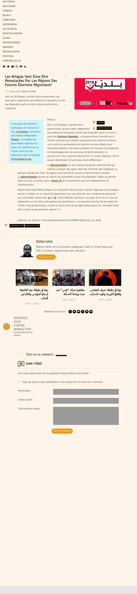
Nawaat (15, 139)
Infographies (11, 42)
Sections (9, 2)
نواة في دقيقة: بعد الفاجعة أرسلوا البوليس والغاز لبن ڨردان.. (34, 294)
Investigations (12, 33)
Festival (8, 56)
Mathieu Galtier (29, 92)
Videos (7, 11)
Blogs (6, 15)
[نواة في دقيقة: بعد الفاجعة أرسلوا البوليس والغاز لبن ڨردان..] (32, 277)
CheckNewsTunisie (16, 225)
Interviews (9, 24)
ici (49, 198)
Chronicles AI (11, 61)
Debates (7, 47)
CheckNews (22, 132)
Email (25, 400)
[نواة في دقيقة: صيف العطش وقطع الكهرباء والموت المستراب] (105, 277)
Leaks (6, 38)
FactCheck (9, 29)
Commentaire (29, 409)
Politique (101, 122)
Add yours (61, 354)
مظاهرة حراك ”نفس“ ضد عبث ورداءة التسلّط (70, 292)
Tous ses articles (46, 257)
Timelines (8, 20)
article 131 (57, 181)
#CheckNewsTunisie (21, 159)
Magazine (8, 6)
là (55, 198)
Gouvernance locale (32, 225)
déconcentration (58, 165)
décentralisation (29, 177)
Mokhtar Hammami (104, 128)
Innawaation (10, 51)
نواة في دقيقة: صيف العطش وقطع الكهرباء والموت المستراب (105, 292)
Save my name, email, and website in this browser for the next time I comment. (62, 382)
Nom (24, 391)
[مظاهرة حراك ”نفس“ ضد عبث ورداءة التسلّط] (68, 277)
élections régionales (68, 136)
